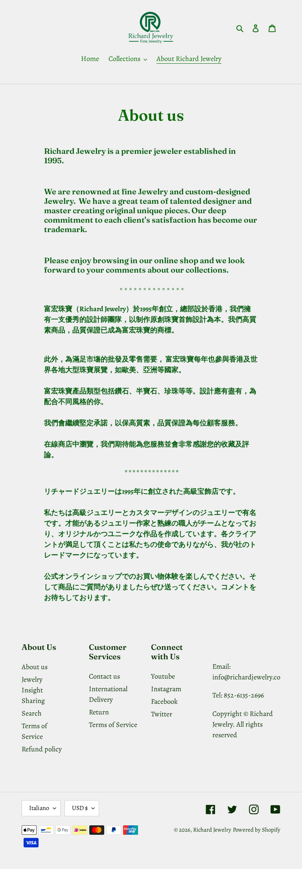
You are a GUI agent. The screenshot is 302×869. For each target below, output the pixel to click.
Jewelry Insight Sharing (33, 690)
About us (35, 667)
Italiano (39, 808)
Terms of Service (113, 724)
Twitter (161, 714)
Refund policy (42, 749)
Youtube (163, 676)
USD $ (80, 808)
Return (99, 712)
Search (32, 713)
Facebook (164, 701)
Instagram (166, 689)
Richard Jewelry (212, 830)
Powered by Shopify (256, 830)
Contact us (104, 676)
